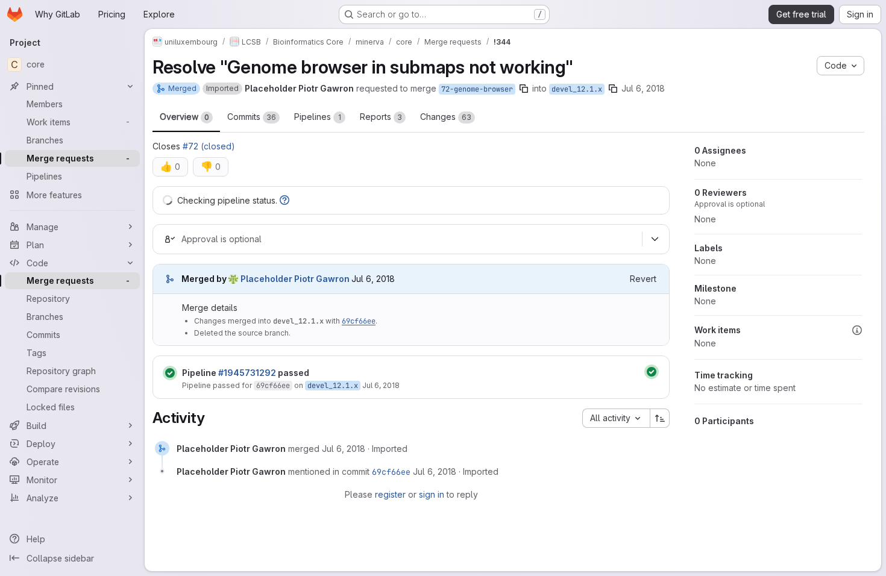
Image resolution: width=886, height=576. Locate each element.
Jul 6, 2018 (643, 88)
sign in (431, 494)
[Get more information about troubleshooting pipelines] (284, 200)
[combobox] (616, 418)
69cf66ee (358, 321)
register (390, 494)
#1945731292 (247, 373)
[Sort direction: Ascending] (660, 418)
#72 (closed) (209, 146)
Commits (251, 116)
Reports (381, 116)
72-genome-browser (477, 89)
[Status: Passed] (170, 373)
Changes (445, 116)
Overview (184, 116)
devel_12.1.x (576, 89)
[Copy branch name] (524, 88)
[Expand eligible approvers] (654, 239)
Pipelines (317, 116)
